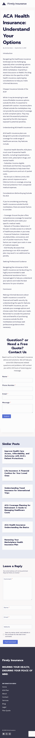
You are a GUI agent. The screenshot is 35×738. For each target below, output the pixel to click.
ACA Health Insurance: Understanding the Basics (16, 526)
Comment (8, 579)
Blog (4, 704)
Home (4, 687)
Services (5, 700)
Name (5, 377)
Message (6, 402)
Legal (4, 707)
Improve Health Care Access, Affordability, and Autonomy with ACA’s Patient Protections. (16, 455)
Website (7, 627)
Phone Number (9, 385)
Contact (5, 697)
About (4, 694)
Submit (6, 416)
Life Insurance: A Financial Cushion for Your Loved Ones (16, 473)
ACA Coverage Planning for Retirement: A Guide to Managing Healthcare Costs (17, 509)
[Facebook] (3, 734)
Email (5, 394)
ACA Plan (5, 690)
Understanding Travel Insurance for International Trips (17, 490)
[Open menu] (31, 3)
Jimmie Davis (9, 48)
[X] (6, 734)
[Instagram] (9, 734)
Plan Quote (6, 711)
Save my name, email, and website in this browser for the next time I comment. (17, 634)
